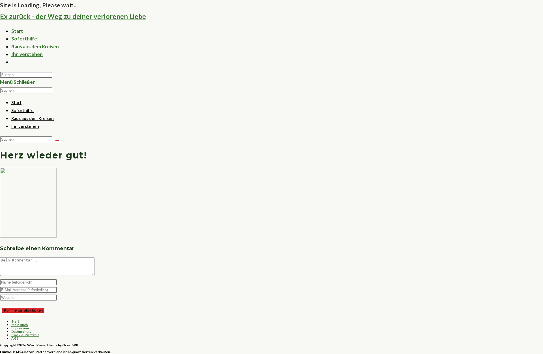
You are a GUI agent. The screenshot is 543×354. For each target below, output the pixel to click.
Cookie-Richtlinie (25, 335)
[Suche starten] (57, 140)
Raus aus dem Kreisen (32, 118)
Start (16, 102)
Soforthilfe (22, 110)
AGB (15, 338)
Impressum (20, 328)
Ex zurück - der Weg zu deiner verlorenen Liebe (73, 16)
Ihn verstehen (25, 126)
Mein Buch (19, 325)
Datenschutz (21, 331)
